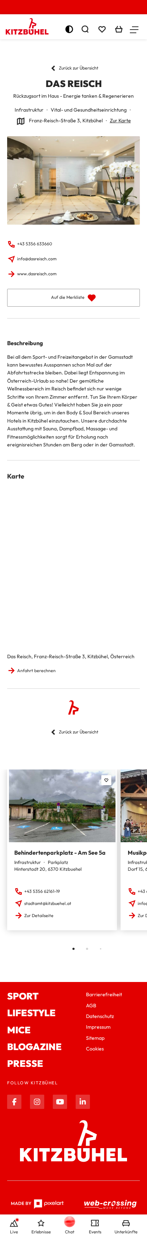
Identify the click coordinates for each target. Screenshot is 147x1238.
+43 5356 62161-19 (42, 891)
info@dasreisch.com (36, 258)
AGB (91, 1005)
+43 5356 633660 (34, 243)
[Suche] (85, 29)
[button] (134, 29)
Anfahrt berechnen (36, 670)
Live (14, 1231)
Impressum (98, 1027)
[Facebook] (14, 1102)
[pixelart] (37, 1204)
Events (95, 1231)
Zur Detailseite (39, 915)
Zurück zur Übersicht (78, 68)
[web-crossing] (110, 1204)
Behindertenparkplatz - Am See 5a (60, 852)
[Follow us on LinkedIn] (83, 1102)
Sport (23, 996)
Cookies (95, 1048)
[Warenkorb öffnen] (119, 29)
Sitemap (95, 1038)
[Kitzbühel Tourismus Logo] (27, 26)
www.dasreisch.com (36, 273)
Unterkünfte (126, 1231)
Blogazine (34, 1046)
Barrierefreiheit (104, 994)
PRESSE (25, 1063)
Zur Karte (120, 120)
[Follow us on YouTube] (60, 1102)
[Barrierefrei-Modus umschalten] (69, 29)
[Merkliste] (102, 29)
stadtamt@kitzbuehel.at (47, 903)
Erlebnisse (41, 1231)
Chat (69, 1231)
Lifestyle (31, 1012)
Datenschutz (100, 1016)
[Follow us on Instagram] (37, 1102)
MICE (19, 1029)
